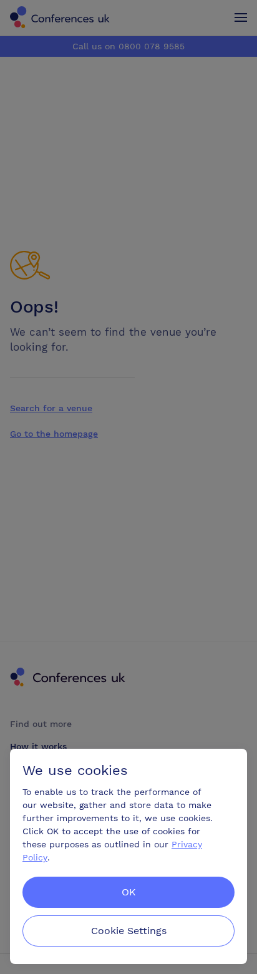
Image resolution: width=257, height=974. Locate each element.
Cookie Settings (129, 931)
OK (129, 892)
